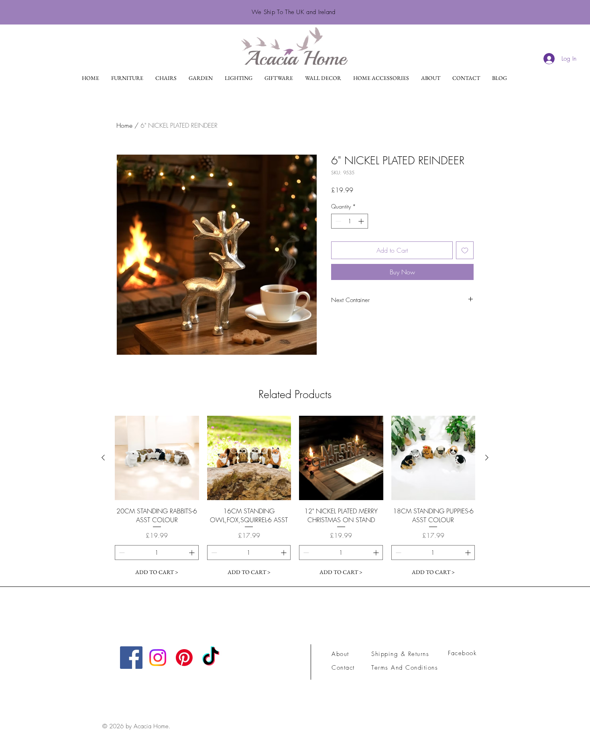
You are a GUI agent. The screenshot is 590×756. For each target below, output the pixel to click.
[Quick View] (157, 458)
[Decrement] (337, 221)
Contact (343, 668)
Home (124, 125)
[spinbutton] (349, 221)
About (340, 654)
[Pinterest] (184, 657)
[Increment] (362, 221)
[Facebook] (131, 657)
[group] (295, 497)
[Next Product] (487, 457)
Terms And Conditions (406, 668)
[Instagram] (157, 657)
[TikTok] (210, 657)
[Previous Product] (103, 457)
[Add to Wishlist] (465, 250)
